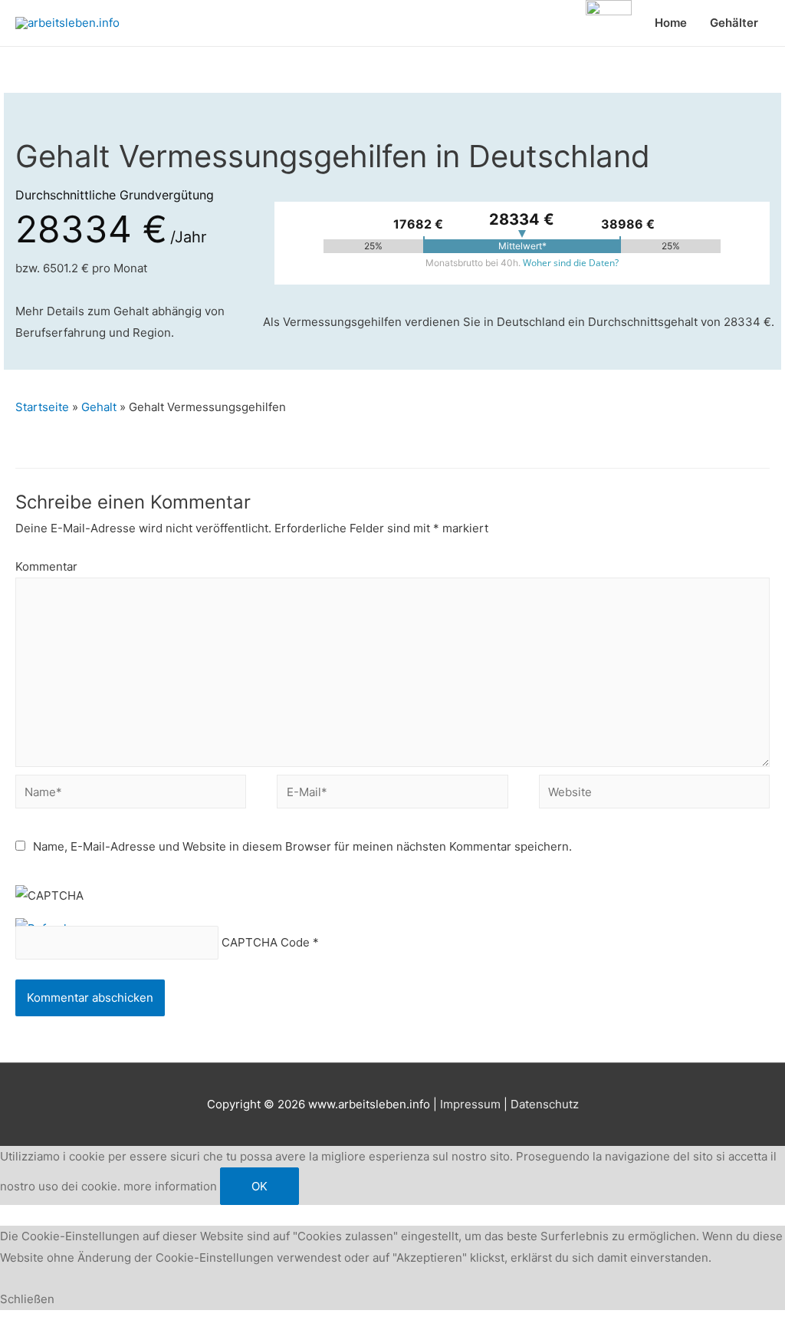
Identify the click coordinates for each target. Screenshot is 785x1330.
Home (671, 22)
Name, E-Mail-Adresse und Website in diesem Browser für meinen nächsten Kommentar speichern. (302, 846)
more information (170, 1186)
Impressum (470, 1104)
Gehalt (99, 407)
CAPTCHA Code (266, 943)
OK (259, 1186)
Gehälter (734, 22)
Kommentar (46, 566)
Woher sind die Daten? (571, 262)
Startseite (42, 407)
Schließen (27, 1299)
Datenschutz (545, 1104)
